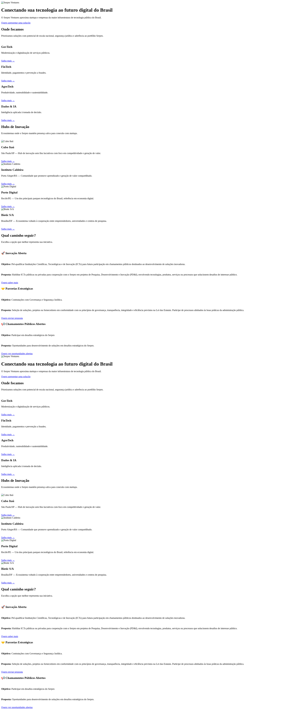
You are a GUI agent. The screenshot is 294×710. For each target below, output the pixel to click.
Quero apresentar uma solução (15, 22)
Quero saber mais (9, 282)
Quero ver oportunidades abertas (17, 353)
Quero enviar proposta (12, 318)
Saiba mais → (8, 60)
